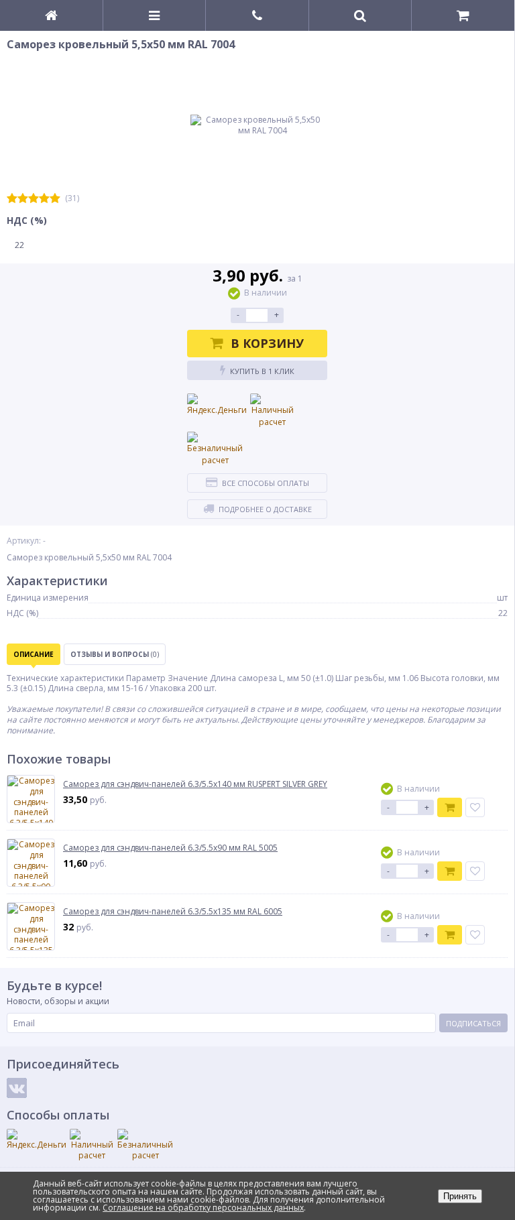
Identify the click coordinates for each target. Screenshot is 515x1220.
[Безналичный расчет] (215, 449)
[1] (12, 198)
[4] (44, 198)
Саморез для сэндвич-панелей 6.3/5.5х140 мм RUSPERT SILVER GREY (195, 784)
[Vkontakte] (17, 1088)
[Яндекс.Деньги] (217, 404)
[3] (33, 198)
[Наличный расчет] (272, 410)
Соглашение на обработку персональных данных (203, 1207)
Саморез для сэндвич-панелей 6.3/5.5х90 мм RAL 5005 (170, 848)
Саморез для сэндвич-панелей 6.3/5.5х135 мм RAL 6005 (172, 911)
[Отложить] (475, 807)
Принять (460, 1196)
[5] (55, 198)
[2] (22, 198)
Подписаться (473, 1023)
